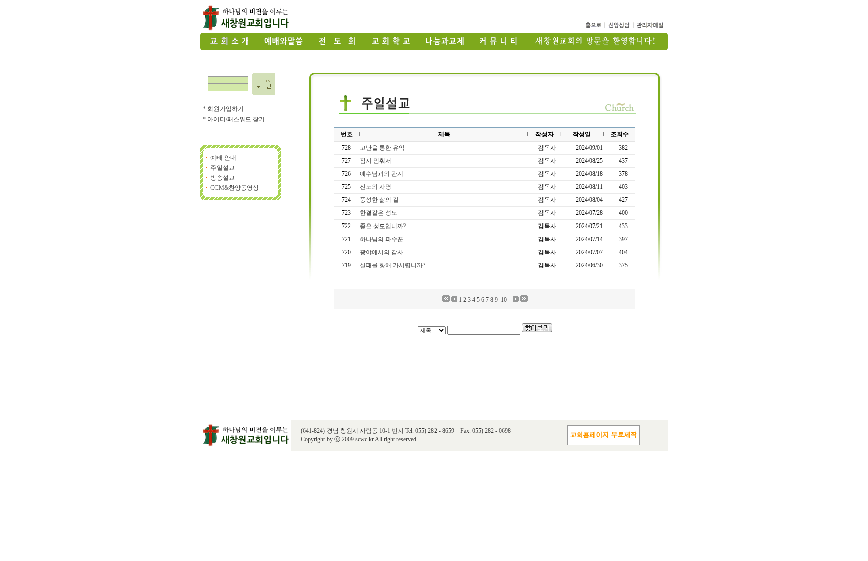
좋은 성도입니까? (383, 226)
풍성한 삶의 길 (379, 199)
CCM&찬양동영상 (234, 187)
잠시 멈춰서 (375, 160)
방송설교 (222, 177)
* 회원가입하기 (223, 109)
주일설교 (222, 167)
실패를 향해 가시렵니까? (392, 265)
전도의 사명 (375, 186)
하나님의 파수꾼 (381, 239)
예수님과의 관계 (381, 173)
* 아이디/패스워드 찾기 (234, 119)
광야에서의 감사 (381, 252)
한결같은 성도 (378, 212)
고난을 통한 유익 (382, 147)
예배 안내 (223, 157)
